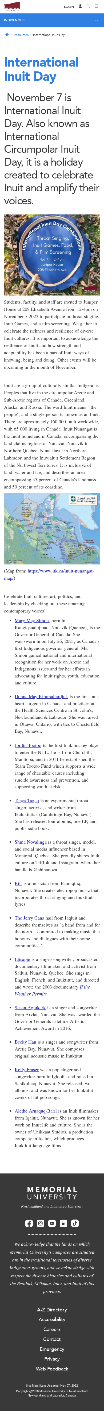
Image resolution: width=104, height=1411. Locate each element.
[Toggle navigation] (96, 6)
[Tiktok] (75, 1223)
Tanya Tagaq (27, 800)
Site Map (32, 1385)
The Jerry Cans (29, 917)
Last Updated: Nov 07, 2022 (59, 1385)
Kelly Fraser (27, 1069)
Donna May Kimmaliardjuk (41, 696)
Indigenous (14, 20)
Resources (21, 35)
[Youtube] (52, 1223)
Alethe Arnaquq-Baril (36, 1110)
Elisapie (22, 959)
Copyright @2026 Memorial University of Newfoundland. (52, 1391)
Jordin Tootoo (28, 745)
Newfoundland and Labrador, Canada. (52, 1395)
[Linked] (63, 1223)
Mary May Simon (32, 620)
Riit (18, 883)
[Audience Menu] (80, 6)
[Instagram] (40, 1223)
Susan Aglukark (30, 1007)
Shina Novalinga (31, 841)
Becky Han (25, 1041)
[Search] (88, 6)
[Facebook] (29, 1223)
